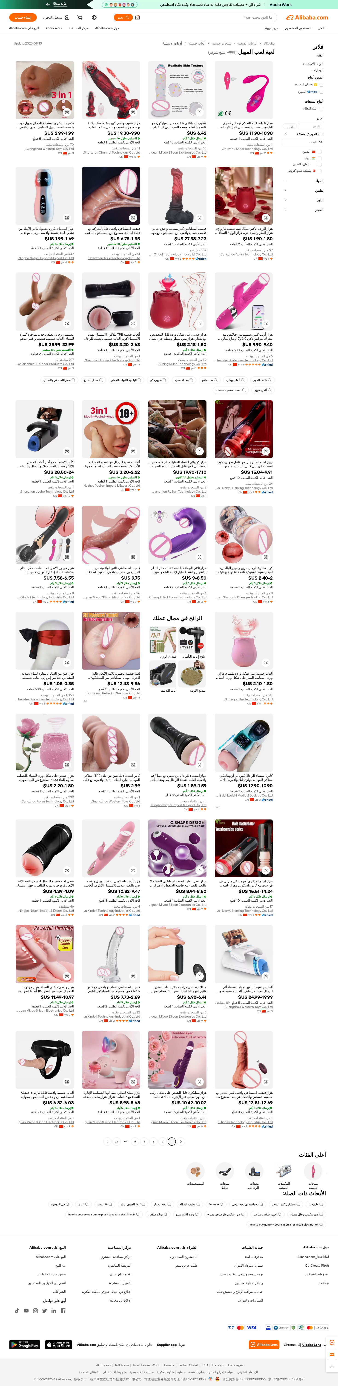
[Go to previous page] (181, 1141)
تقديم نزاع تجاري (120, 1274)
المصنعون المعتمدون (183, 1257)
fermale (214, 1204)
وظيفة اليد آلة (187, 1204)
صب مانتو (207, 380)
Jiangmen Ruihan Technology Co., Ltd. (179, 491)
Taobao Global (188, 1365)
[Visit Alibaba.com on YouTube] (26, 1310)
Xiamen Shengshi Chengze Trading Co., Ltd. (244, 597)
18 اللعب (102, 1204)
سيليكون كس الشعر (283, 1204)
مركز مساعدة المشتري (116, 1257)
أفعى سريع (261, 390)
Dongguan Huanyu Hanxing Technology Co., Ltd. (244, 488)
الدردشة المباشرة (120, 1265)
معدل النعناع (91, 380)
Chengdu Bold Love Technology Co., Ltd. (177, 597)
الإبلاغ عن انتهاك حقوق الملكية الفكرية (106, 1291)
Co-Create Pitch (317, 1265)
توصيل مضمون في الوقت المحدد (241, 1274)
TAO (205, 1365)
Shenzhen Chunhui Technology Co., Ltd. (111, 152)
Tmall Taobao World (146, 1365)
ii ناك (81, 1204)
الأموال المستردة (120, 1283)
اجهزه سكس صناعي (265, 1214)
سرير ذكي (156, 380)
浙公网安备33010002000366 (244, 1379)
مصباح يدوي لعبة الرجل (245, 1204)
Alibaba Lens (311, 1345)
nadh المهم (260, 380)
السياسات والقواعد (250, 1300)
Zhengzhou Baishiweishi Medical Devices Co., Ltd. (244, 795)
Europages (235, 1365)
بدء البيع (61, 1265)
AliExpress (103, 1365)
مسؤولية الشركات (317, 1274)
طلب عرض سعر (186, 1265)
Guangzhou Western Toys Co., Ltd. (49, 149)
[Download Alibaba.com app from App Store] (58, 1344)
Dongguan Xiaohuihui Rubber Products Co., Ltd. (45, 364)
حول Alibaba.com (316, 1247)
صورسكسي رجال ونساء (304, 1214)
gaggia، (313, 1204)
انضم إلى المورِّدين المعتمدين (47, 1283)
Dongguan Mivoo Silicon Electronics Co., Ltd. (177, 152)
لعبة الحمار (160, 1204)
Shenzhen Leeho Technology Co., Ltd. (47, 491)
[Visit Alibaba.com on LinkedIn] (54, 1310)
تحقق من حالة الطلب (51, 1274)
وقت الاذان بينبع (185, 1214)
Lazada (169, 1365)
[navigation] (303, 593)
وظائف (324, 1283)
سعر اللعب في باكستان (57, 380)
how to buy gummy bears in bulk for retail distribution (283, 1224)
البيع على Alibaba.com (51, 1257)
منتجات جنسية (221, 43)
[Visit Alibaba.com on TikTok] (17, 1310)
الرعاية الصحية (247, 43)
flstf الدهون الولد (130, 1204)
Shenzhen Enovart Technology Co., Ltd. (112, 360)
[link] (332, 1342)
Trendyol (218, 1365)
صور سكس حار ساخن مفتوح (223, 1214)
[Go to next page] (107, 1141)
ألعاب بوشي (233, 380)
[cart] (79, 18)
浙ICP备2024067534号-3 (286, 1379)
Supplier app (167, 1345)
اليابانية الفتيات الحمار (124, 380)
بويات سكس (156, 1214)
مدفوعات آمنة (253, 1257)
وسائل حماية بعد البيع (249, 1283)
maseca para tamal (228, 390)
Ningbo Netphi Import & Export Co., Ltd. (46, 258)
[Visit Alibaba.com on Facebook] (63, 1310)
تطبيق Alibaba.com (91, 1345)
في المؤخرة (58, 1204)
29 (116, 1141)
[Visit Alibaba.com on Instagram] (35, 1310)
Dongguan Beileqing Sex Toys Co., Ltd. (113, 693)
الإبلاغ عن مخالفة (120, 1300)
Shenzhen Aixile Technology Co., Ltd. (114, 258)
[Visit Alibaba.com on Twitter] (44, 1310)
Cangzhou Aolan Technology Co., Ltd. (246, 254)
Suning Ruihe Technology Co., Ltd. (182, 364)
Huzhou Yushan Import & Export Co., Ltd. (111, 485)
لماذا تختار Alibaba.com (313, 1257)
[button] (137, 17)
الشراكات (59, 1291)
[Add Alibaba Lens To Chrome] (264, 1344)
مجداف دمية (182, 380)
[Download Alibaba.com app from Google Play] (24, 1344)
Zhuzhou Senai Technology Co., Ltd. (247, 149)
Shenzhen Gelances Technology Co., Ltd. (244, 360)
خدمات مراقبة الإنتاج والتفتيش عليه (240, 1291)
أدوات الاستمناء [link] (172, 43)
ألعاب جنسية (197, 43)
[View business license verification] (210, 1379)
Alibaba (269, 43)
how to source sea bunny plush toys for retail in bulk (101, 1214)
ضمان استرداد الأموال (248, 1265)
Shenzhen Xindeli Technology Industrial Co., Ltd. (177, 254)
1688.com (122, 1365)
